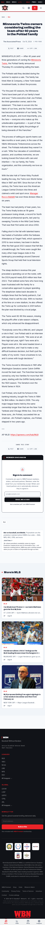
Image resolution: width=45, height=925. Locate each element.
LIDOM (4, 789)
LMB (3, 768)
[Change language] (29, 8)
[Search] (23, 8)
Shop (14, 887)
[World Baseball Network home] (22, 914)
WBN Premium (18, 831)
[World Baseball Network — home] (5, 8)
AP (4, 616)
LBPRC (4, 795)
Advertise (39, 891)
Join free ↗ (8, 540)
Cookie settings (14, 895)
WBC (3, 762)
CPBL (4, 799)
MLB (4, 522)
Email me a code (22, 499)
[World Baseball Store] (35, 8)
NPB (3, 772)
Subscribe (22, 827)
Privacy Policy (15, 891)
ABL (3, 802)
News (3, 17)
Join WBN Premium (29, 504)
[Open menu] (40, 8)
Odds (20, 887)
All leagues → (7, 778)
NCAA (4, 765)
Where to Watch (29, 887)
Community (5, 891)
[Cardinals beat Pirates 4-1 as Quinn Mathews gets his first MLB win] (22, 598)
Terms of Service (28, 891)
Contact (4, 895)
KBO (3, 775)
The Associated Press (12, 42)
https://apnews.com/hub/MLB (24, 435)
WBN (5, 737)
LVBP (3, 792)
